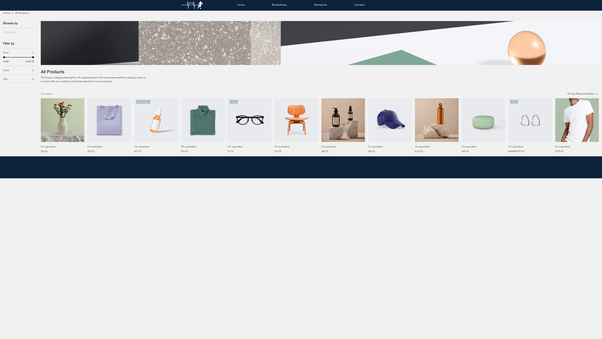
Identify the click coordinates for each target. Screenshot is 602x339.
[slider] (4, 57)
